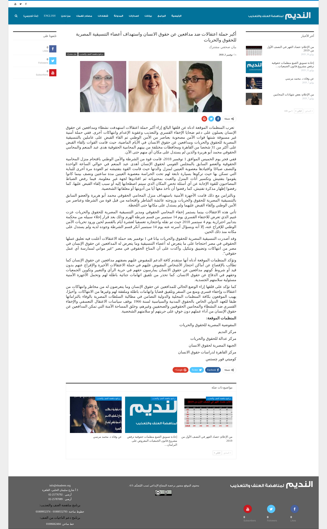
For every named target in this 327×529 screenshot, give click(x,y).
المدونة (118, 15)
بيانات (148, 15)
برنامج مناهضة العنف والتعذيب (91, 54)
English (49, 15)
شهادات (103, 15)
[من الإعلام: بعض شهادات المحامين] (254, 99)
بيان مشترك (71, 54)
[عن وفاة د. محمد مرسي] (96, 415)
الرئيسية (176, 15)
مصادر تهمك (84, 15)
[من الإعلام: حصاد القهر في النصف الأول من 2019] (206, 415)
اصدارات (134, 15)
